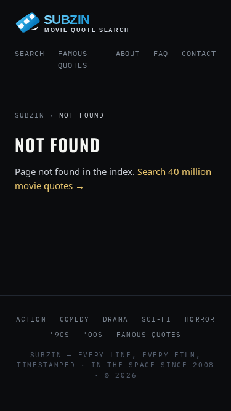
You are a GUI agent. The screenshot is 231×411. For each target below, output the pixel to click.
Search (29, 53)
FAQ (160, 53)
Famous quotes (148, 334)
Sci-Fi (157, 319)
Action (31, 319)
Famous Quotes (72, 59)
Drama (115, 319)
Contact (199, 53)
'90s (59, 334)
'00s (93, 334)
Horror (200, 319)
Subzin (29, 115)
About (128, 53)
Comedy (75, 319)
